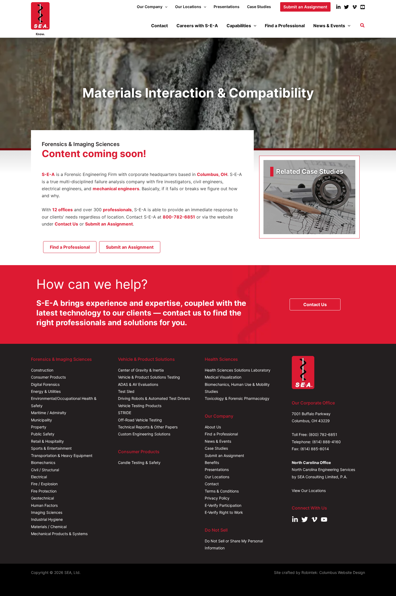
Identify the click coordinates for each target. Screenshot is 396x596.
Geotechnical (42, 498)
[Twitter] (346, 7)
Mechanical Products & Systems (59, 533)
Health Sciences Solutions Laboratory (237, 370)
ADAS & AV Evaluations (138, 384)
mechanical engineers (116, 188)
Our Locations (217, 476)
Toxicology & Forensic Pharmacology (237, 398)
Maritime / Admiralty (48, 412)
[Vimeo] (354, 7)
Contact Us (66, 224)
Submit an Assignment (109, 224)
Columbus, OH (212, 174)
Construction (42, 370)
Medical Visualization (223, 377)
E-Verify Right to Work (224, 512)
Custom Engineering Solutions (144, 434)
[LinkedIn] (338, 7)
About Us (213, 427)
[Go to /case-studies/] (309, 197)
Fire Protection (44, 491)
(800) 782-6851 (323, 434)
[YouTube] (362, 7)
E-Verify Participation (223, 505)
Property (38, 427)
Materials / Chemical (49, 526)
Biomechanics (43, 462)
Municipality (41, 420)
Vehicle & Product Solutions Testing (149, 377)
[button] (164, 6)
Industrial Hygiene (47, 519)
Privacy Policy (217, 498)
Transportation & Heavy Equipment (61, 455)
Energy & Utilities (46, 391)
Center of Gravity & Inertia (141, 370)
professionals (117, 209)
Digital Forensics (45, 384)
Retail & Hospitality (47, 441)
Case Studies (216, 448)
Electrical (39, 476)
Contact (212, 483)
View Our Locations (309, 490)
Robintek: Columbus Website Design (333, 572)
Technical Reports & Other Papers (148, 427)
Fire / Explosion (44, 483)
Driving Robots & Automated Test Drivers (154, 398)
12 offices (62, 209)
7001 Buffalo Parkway (311, 413)
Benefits (212, 462)
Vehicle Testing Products (139, 405)
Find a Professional (221, 434)
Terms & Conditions (222, 491)
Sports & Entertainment (51, 448)
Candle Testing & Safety (139, 462)
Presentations (217, 469)
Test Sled (126, 391)
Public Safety (42, 434)
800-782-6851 (179, 217)
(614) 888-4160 (326, 441)
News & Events (218, 441)
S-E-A (48, 174)
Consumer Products (48, 377)
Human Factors (44, 505)
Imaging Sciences (46, 512)
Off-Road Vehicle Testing (140, 420)
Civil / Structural (45, 469)
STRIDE (124, 412)
